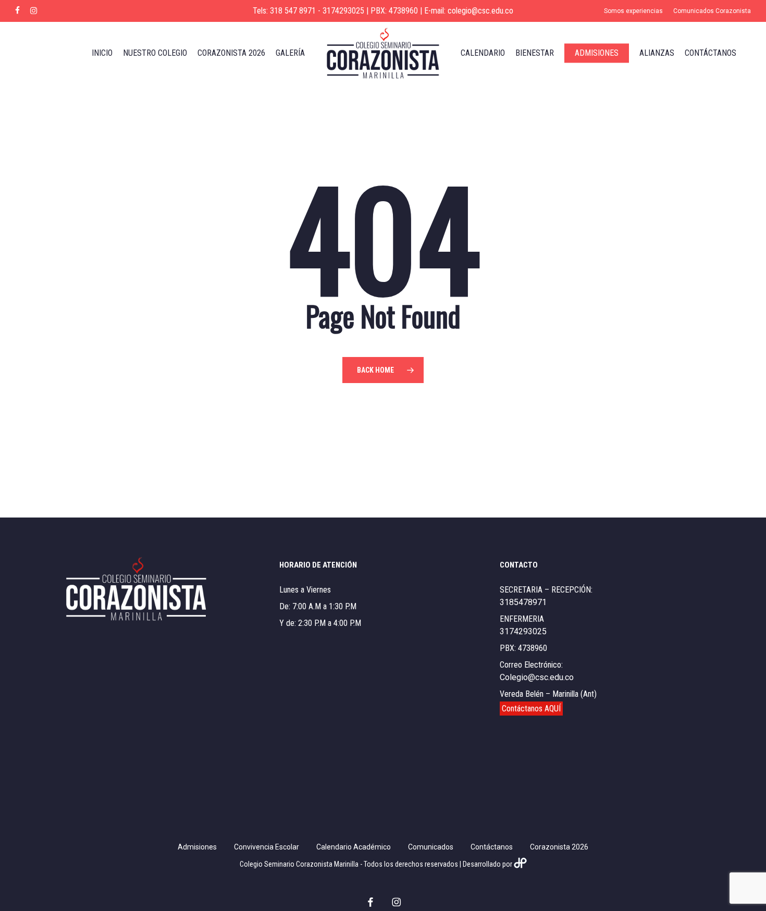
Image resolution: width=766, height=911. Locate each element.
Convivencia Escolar (266, 847)
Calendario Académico (353, 847)
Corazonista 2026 (559, 847)
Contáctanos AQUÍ (531, 708)
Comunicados (430, 847)
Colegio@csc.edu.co (537, 677)
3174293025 (523, 631)
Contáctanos (492, 847)
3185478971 (523, 602)
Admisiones (197, 847)
